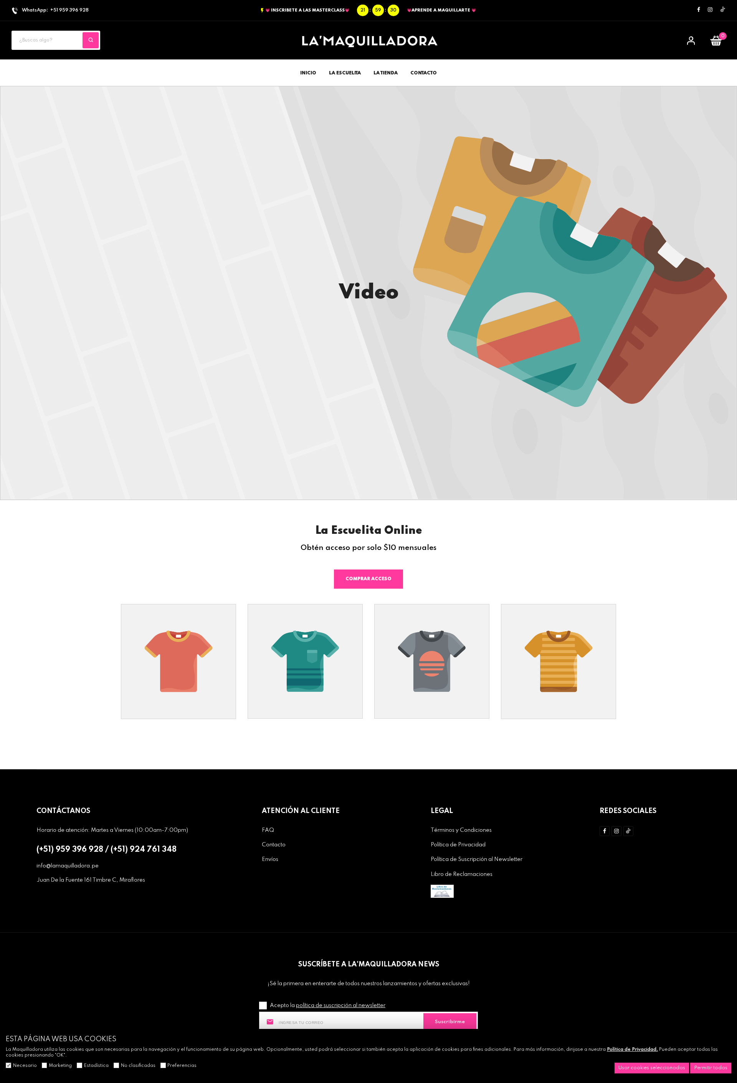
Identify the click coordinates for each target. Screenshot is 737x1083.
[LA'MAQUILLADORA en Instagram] (710, 10)
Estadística (96, 1065)
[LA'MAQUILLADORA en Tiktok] (722, 10)
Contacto (274, 845)
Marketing (60, 1065)
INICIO (308, 73)
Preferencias (182, 1065)
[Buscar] (91, 40)
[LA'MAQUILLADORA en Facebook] (698, 10)
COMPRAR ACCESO (368, 579)
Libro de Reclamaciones (461, 874)
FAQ (268, 830)
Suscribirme (450, 1021)
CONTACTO (423, 73)
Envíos (270, 859)
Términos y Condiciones (461, 830)
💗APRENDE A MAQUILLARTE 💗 (441, 10)
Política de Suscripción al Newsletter (476, 859)
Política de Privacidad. (632, 1049)
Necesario (25, 1065)
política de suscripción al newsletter (340, 1005)
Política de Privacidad (458, 845)
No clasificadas (138, 1065)
